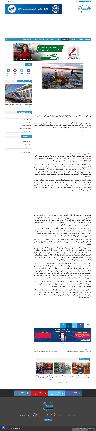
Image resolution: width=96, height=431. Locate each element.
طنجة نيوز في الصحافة (25, 146)
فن (47, 39)
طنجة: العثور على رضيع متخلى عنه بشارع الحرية (45, 351)
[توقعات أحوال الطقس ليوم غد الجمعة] (62, 368)
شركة (13, 428)
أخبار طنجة (81, 39)
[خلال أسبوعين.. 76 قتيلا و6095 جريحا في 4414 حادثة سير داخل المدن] (44, 368)
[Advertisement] (48, 26)
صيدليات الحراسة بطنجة (25, 119)
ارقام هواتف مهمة (26, 125)
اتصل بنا (75, 1)
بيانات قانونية (27, 144)
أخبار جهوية (73, 39)
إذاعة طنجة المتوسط (26, 131)
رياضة (59, 39)
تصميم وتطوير (17, 428)
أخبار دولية (41, 39)
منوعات (35, 39)
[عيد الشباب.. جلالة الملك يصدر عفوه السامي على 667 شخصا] (81, 368)
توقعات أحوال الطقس (26, 122)
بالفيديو (52, 39)
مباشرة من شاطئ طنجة (25, 128)
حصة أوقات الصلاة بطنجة (25, 116)
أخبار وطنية (65, 39)
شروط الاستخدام (26, 141)
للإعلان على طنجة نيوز (25, 152)
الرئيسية (87, 39)
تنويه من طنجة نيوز (26, 149)
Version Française (27, 39)
